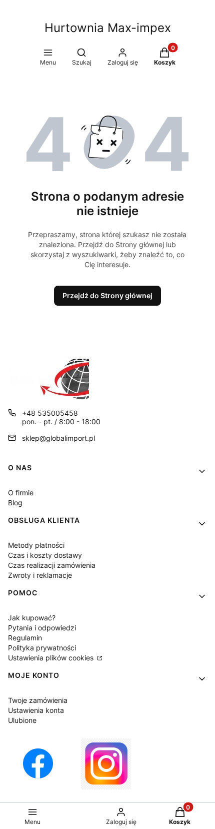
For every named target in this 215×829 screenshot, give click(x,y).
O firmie (21, 492)
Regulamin (25, 637)
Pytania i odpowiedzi (42, 627)
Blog (15, 502)
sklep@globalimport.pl (58, 438)
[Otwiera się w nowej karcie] (38, 763)
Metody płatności (36, 545)
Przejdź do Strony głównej (107, 295)
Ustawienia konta (36, 710)
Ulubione (22, 720)
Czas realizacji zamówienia (52, 565)
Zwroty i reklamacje (40, 575)
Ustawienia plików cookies (52, 657)
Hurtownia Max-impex (107, 28)
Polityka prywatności (42, 647)
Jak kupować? (32, 617)
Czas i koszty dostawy (45, 555)
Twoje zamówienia (38, 700)
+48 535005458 (50, 413)
